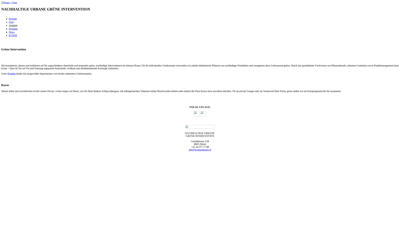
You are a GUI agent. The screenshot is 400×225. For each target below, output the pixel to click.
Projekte (13, 19)
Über (11, 22)
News (12, 32)
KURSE (13, 35)
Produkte (13, 29)
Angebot (13, 25)
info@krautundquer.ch (200, 149)
